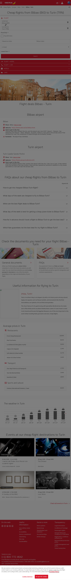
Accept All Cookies (41, 576)
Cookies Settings (27, 576)
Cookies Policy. (54, 571)
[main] (35, 572)
